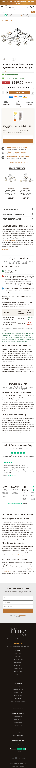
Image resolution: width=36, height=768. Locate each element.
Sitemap (18, 675)
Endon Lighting (18, 719)
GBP (27, 7)
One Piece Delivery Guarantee (17, 148)
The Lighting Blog (18, 659)
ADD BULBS (18, 141)
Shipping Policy (18, 662)
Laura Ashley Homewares (18, 702)
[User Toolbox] (33, 7)
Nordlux (18, 732)
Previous (4, 180)
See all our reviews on (17, 503)
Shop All (18, 686)
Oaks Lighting (18, 723)
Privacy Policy (22, 615)
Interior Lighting (18, 689)
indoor (6, 240)
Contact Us (18, 656)
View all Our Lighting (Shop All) (19, 162)
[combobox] (16, 12)
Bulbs (18, 705)
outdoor (13, 240)
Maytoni (18, 729)
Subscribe (18, 611)
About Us (18, 653)
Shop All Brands (18, 735)
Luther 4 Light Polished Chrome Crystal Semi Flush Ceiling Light (25, 192)
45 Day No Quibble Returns (16, 152)
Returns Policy (18, 665)
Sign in (15, 672)
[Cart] (31, 7)
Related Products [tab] (17, 168)
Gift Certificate (18, 678)
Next (32, 180)
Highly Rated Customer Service (18, 156)
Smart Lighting (18, 695)
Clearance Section (18, 708)
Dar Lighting (5, 71)
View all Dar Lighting (7, 20)
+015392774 (18, 643)
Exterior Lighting (18, 692)
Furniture (18, 699)
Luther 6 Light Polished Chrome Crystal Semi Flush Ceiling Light (10, 192)
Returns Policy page (18, 555)
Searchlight (18, 726)
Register (21, 672)
